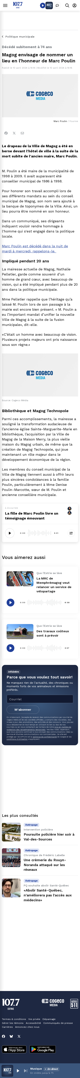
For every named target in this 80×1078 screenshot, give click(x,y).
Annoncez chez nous (27, 1027)
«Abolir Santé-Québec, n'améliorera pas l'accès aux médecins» (48, 895)
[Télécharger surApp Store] (14, 1049)
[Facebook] (6, 133)
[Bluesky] (11, 1036)
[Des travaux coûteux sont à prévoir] (20, 631)
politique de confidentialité (45, 737)
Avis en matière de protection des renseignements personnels (39, 728)
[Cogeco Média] (53, 1005)
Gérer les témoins (12, 1023)
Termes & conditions (14, 1019)
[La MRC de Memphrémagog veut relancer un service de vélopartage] (20, 578)
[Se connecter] (74, 5)
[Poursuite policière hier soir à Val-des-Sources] (11, 832)
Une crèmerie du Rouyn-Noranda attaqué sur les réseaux (45, 865)
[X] (19, 1036)
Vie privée (34, 1019)
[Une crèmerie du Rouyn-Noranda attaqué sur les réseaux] (11, 857)
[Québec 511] (74, 1007)
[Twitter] (14, 133)
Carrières (7, 1027)
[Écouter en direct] (43, 5)
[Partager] (71, 533)
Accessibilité (33, 1023)
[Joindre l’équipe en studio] (57, 5)
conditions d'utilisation (17, 739)
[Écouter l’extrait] (9, 533)
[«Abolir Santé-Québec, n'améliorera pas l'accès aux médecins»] (11, 888)
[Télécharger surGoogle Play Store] (43, 1049)
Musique (36, 1068)
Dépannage (49, 1019)
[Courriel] (22, 133)
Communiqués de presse (58, 1023)
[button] (18, 1071)
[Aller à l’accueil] (17, 7)
